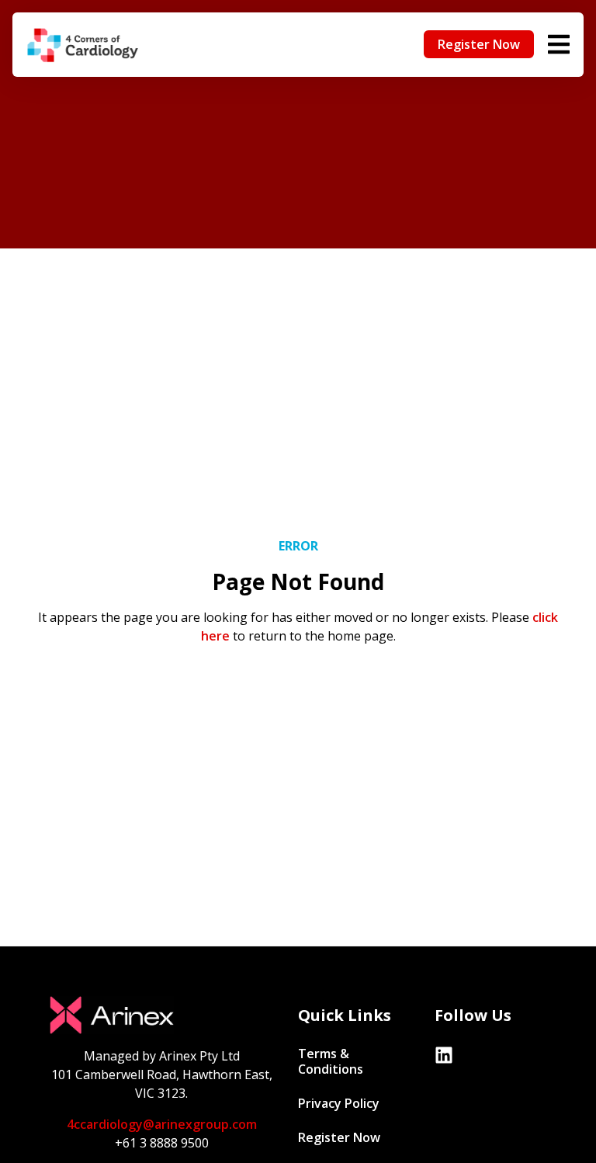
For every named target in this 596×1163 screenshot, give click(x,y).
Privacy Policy (338, 1103)
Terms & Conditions (330, 1061)
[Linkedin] (444, 1055)
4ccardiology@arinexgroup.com (162, 1124)
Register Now (339, 1137)
